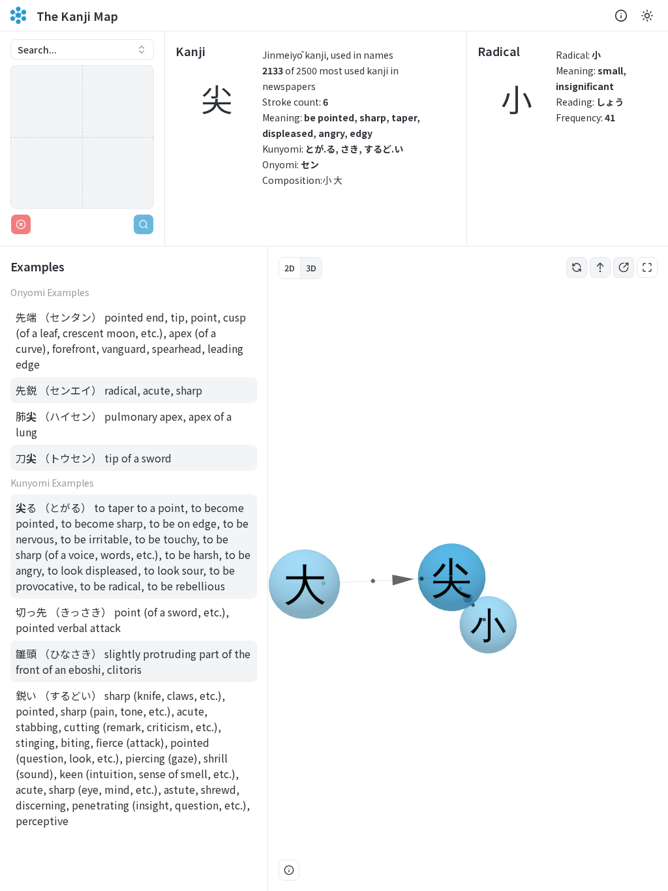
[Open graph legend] (289, 870)
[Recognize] (143, 224)
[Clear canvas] (20, 224)
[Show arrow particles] (600, 267)
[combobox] (82, 49)
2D (289, 268)
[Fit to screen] (647, 267)
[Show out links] (623, 267)
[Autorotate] (576, 267)
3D (311, 268)
